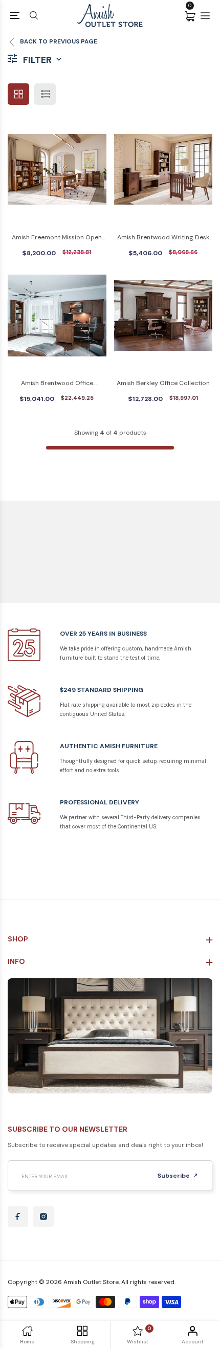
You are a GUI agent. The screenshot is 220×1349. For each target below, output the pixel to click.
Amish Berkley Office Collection (163, 383)
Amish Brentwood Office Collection (57, 384)
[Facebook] (18, 1216)
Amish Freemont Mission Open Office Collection (57, 238)
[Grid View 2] (18, 94)
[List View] (45, 94)
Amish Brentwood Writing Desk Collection (163, 238)
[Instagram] (43, 1216)
